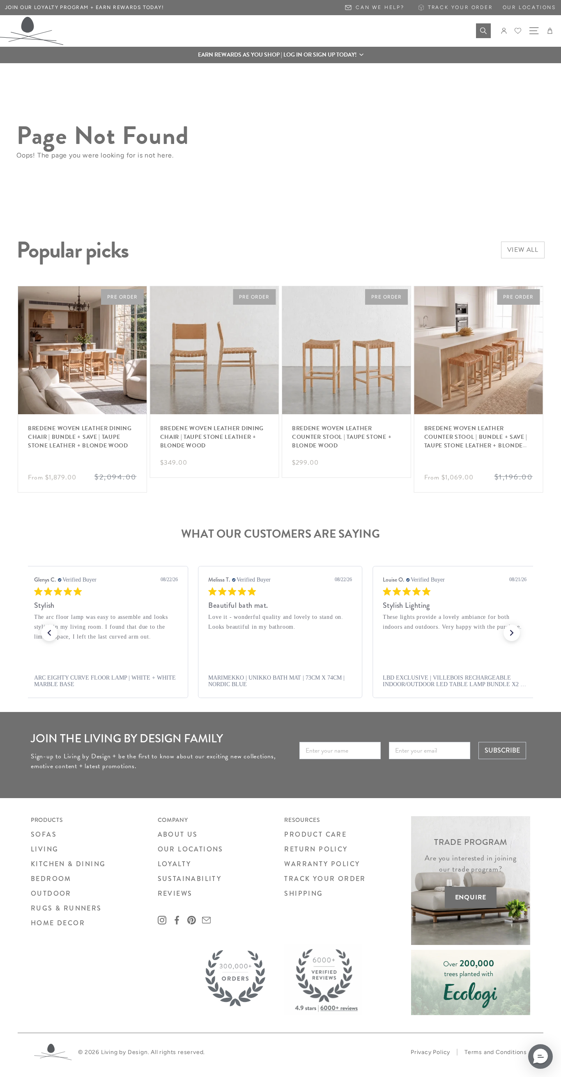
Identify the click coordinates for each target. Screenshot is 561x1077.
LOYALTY (174, 864)
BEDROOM (51, 878)
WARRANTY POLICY (322, 864)
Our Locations (529, 7)
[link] (106, 681)
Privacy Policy (430, 1052)
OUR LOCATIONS (190, 849)
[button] (280, 55)
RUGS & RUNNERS (66, 908)
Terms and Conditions (495, 1052)
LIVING (44, 849)
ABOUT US (178, 834)
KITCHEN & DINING (68, 864)
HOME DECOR (58, 923)
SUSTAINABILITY (190, 878)
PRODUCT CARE (315, 834)
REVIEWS (175, 893)
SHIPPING (303, 893)
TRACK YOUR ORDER (325, 878)
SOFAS (44, 834)
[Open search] (483, 30)
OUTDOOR (51, 893)
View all (522, 250)
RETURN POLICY (315, 849)
